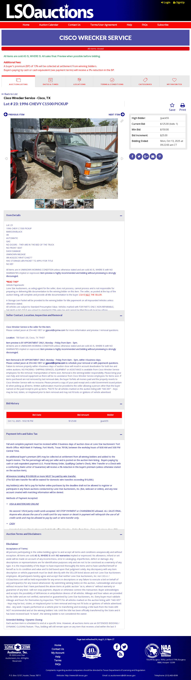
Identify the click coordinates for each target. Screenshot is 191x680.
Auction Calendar (48, 24)
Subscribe (162, 24)
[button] (122, 121)
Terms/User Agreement (103, 24)
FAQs (145, 24)
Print (182, 110)
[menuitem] (167, 2)
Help (129, 24)
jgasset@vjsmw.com (55, 330)
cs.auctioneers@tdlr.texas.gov (121, 675)
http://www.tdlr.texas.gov (76, 675)
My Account (57, 652)
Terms (57, 660)
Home (26, 24)
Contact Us (74, 24)
